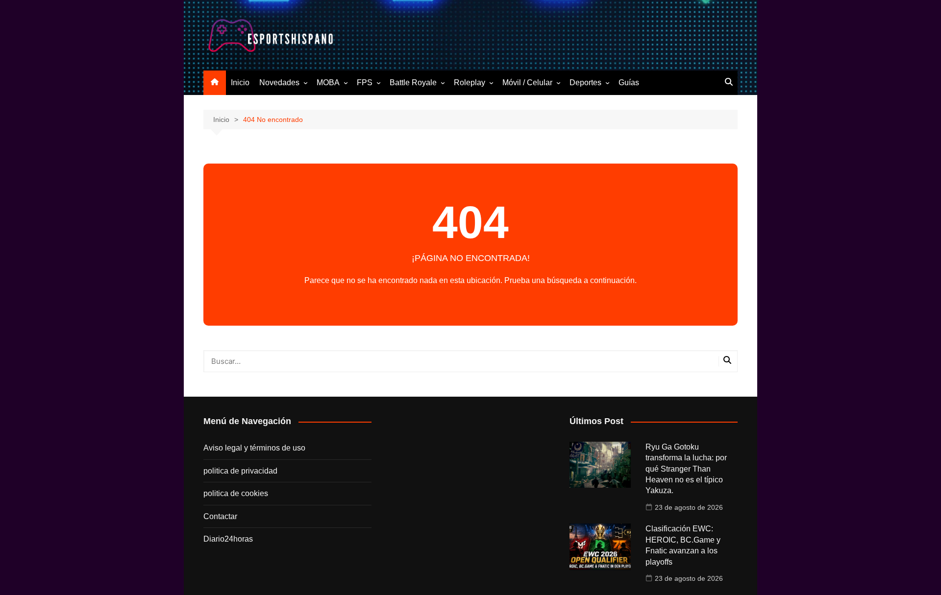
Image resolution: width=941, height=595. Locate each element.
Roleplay (469, 82)
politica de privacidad (240, 471)
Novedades (279, 82)
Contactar (220, 516)
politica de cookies (235, 493)
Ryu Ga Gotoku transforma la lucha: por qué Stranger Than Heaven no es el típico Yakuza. (686, 469)
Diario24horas (228, 539)
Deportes (585, 82)
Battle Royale (413, 82)
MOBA (328, 82)
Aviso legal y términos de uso (254, 448)
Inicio (240, 82)
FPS (364, 82)
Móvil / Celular (527, 82)
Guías (629, 82)
